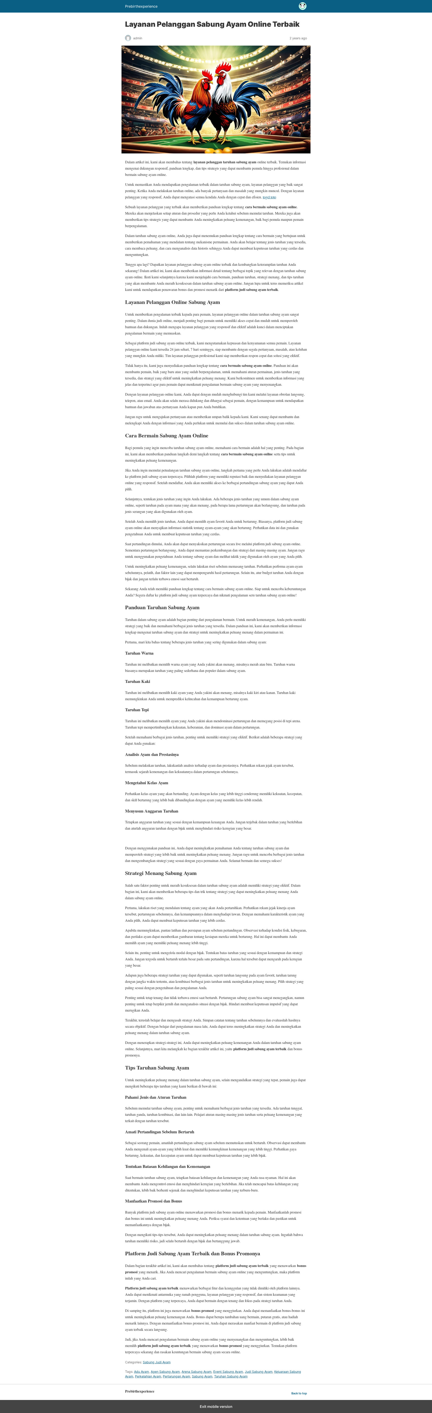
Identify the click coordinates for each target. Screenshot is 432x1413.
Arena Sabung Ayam (197, 1371)
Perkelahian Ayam (148, 1376)
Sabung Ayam (202, 1376)
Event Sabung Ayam (228, 1371)
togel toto (269, 197)
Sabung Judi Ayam (157, 1362)
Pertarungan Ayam (176, 1376)
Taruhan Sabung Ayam (231, 1376)
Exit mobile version (216, 1406)
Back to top (299, 1393)
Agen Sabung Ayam (165, 1371)
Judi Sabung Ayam (258, 1371)
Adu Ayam (141, 1371)
